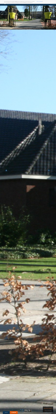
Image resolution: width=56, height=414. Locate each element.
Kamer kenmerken (48, 410)
